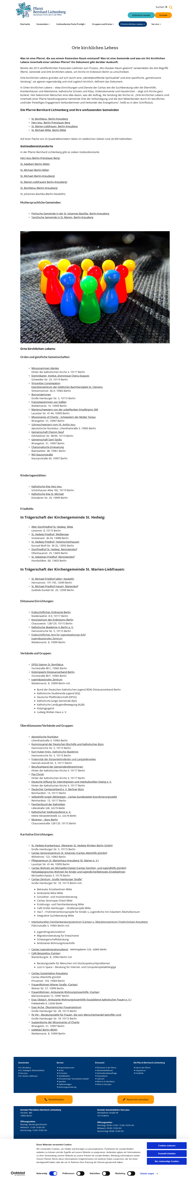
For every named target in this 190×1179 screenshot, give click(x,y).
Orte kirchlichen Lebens (132, 24)
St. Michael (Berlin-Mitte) (34, 170)
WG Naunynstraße (42, 454)
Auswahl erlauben (167, 1153)
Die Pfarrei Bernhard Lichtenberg (149, 1062)
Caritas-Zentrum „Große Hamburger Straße (56, 879)
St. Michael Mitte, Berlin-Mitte (48, 130)
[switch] (80, 1173)
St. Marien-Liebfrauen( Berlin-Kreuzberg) (43, 182)
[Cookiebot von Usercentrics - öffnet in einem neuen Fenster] (18, 1173)
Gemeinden (42, 24)
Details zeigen (147, 1173)
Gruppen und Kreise (102, 24)
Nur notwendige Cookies (167, 1161)
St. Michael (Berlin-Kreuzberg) (37, 176)
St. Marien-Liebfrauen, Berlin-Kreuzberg (54, 126)
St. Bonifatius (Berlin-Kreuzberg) (39, 188)
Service (155, 24)
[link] (43, 24)
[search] (171, 7)
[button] (163, 15)
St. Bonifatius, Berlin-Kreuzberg (49, 118)
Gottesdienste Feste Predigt (70, 24)
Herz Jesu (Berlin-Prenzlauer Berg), (40, 158)
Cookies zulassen (166, 1145)
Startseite (25, 24)
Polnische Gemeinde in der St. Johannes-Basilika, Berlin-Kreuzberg (70, 213)
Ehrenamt (99, 1062)
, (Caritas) (54, 984)
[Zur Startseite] (41, 10)
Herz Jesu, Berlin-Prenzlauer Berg (50, 122)
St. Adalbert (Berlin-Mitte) (35, 164)
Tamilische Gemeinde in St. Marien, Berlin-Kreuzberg (62, 217)
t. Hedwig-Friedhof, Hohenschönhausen (56, 541)
